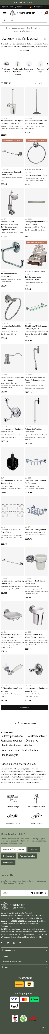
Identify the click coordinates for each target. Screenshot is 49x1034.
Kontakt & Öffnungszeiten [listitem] (13, 849)
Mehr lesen (24, 51)
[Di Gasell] (15, 1018)
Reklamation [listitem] (8, 862)
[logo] (22, 13)
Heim (8, 28)
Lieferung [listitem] (34, 849)
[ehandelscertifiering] (23, 1018)
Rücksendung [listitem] (8, 856)
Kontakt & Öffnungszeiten (12, 7)
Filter (7, 83)
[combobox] (27, 20)
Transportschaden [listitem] (27, 856)
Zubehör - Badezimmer (32, 28)
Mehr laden (24, 707)
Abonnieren (37, 893)
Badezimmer (17, 28)
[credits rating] (33, 1018)
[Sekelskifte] (24, 906)
